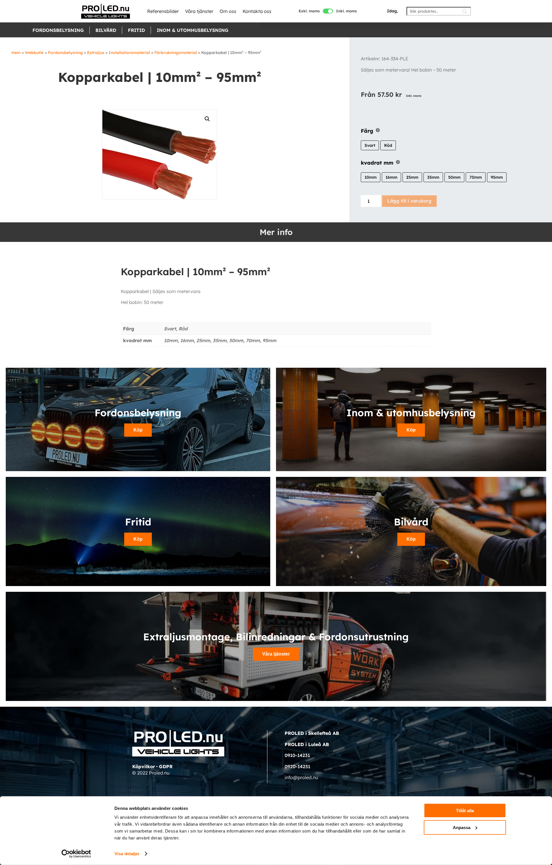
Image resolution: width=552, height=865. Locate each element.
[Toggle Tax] (328, 11)
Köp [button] (138, 429)
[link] (105, 11)
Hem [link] (16, 52)
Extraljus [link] (95, 52)
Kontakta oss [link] (257, 11)
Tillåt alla (465, 810)
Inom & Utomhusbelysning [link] (192, 30)
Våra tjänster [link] (199, 11)
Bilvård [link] (105, 30)
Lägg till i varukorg (409, 201)
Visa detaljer (126, 853)
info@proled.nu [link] (301, 777)
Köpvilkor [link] (143, 766)
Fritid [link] (136, 30)
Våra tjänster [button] (276, 654)
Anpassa (461, 827)
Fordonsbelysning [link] (58, 30)
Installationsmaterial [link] (129, 52)
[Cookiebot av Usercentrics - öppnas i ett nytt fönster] (76, 853)
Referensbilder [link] (163, 11)
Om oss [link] (228, 11)
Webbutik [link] (34, 52)
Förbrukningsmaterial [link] (175, 52)
